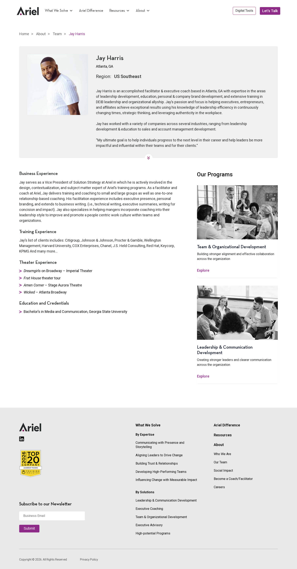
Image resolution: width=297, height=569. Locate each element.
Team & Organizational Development (161, 517)
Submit (29, 528)
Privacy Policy (89, 559)
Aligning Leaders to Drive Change (159, 455)
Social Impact (223, 470)
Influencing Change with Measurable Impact (166, 480)
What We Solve (56, 11)
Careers (219, 487)
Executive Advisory (149, 525)
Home (24, 34)
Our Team (220, 462)
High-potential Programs (153, 533)
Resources (117, 11)
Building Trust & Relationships (157, 463)
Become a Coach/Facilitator (233, 479)
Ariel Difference (91, 11)
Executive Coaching (149, 509)
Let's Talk (270, 11)
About (140, 11)
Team (57, 34)
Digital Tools (244, 11)
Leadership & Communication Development (166, 500)
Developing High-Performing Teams (161, 472)
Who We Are (222, 454)
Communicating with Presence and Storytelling (160, 445)
